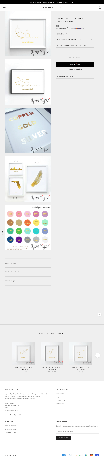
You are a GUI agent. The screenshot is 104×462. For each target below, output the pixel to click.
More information (65, 76)
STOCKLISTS (60, 404)
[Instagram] (15, 414)
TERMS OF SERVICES (12, 429)
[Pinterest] (20, 414)
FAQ (57, 397)
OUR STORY (60, 394)
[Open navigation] (4, 7)
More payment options (75, 69)
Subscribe (63, 438)
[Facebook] (5, 414)
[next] (97, 355)
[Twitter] (10, 414)
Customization (12, 272)
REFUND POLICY (10, 433)
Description (11, 263)
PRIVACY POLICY (10, 426)
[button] (75, 28)
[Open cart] (100, 7)
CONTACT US (60, 400)
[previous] (6, 355)
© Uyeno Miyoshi (12, 455)
